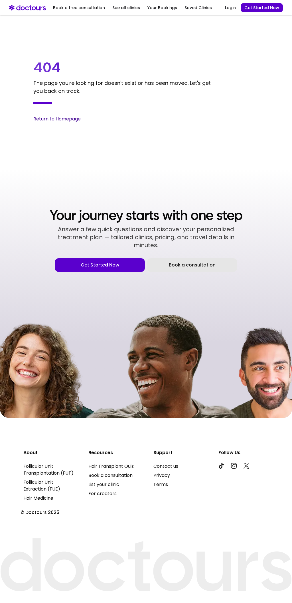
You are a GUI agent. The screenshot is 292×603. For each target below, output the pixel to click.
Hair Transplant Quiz (111, 466)
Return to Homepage (57, 119)
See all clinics (126, 8)
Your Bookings (162, 8)
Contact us (165, 466)
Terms (160, 484)
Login (230, 8)
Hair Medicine (38, 498)
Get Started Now (261, 8)
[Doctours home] (27, 8)
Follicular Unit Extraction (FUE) (41, 485)
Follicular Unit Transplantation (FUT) (48, 469)
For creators (102, 493)
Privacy (161, 475)
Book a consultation (192, 265)
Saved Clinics (198, 8)
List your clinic (103, 484)
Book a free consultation (79, 8)
